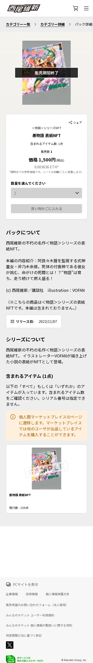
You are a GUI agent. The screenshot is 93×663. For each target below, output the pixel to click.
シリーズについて (25, 339)
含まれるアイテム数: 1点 (46, 143)
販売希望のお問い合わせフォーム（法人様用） (37, 605)
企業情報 (12, 594)
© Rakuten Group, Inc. (74, 660)
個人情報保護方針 (57, 594)
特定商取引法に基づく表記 (24, 635)
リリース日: (25, 321)
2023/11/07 (48, 321)
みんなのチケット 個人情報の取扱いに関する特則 (39, 625)
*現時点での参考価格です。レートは (31, 172)
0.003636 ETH (45, 167)
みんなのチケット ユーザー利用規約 (30, 615)
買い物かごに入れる (46, 208)
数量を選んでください (28, 183)
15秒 (57, 172)
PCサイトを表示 (25, 584)
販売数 (46, 151)
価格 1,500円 (42, 159)
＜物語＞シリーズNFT (47, 128)
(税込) (60, 160)
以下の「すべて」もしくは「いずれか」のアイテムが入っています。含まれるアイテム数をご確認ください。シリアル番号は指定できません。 (45, 395)
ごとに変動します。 (72, 172)
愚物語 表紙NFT (46, 135)
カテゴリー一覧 (18, 24)
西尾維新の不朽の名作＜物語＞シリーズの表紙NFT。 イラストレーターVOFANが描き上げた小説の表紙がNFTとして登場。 (46, 356)
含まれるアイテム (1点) (29, 376)
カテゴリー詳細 (52, 24)
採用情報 (32, 594)
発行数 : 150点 (19, 508)
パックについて (23, 232)
